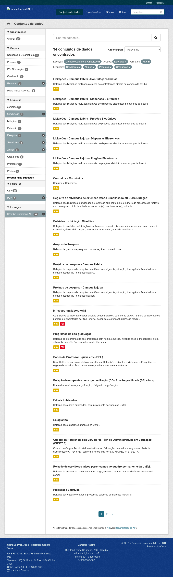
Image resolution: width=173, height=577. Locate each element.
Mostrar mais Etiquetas (20, 177)
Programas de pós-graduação (72, 334)
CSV (56, 89)
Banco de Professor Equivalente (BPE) (78, 357)
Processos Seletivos (66, 490)
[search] (156, 37)
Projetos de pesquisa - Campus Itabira (77, 264)
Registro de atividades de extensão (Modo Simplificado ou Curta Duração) (100, 198)
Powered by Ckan (156, 546)
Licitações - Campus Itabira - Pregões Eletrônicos (84, 118)
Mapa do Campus (20, 570)
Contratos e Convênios (68, 178)
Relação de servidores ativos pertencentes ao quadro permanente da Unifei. (102, 466)
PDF (62, 324)
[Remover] (99, 61)
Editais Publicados (65, 400)
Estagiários (60, 420)
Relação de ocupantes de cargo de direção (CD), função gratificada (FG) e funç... (104, 380)
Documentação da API (125, 527)
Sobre (122, 12)
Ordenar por (115, 49)
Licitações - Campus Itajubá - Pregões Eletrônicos (85, 158)
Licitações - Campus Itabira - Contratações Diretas (85, 79)
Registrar (159, 2)
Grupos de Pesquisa (66, 244)
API (108, 527)
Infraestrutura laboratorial (69, 310)
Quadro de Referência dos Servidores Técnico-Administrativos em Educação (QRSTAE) (102, 441)
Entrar (148, 2)
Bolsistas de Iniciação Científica (73, 221)
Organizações (93, 12)
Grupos (110, 12)
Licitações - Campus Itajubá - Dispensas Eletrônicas (86, 138)
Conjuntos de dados (69, 12)
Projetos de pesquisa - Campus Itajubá (78, 287)
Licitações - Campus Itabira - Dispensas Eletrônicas (86, 99)
